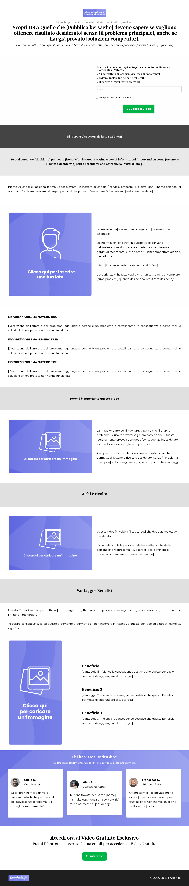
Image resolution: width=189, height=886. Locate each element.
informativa (128, 97)
